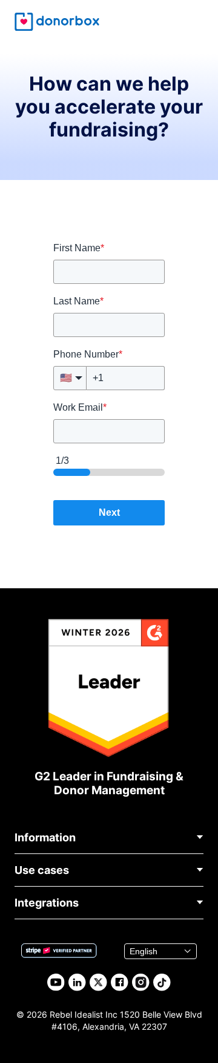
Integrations (47, 902)
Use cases (42, 870)
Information (45, 837)
